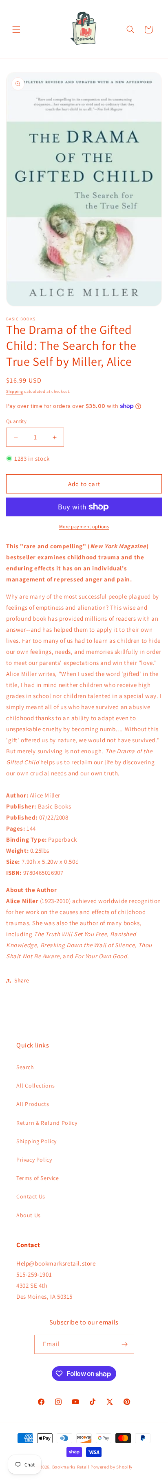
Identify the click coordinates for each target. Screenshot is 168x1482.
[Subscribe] (125, 1344)
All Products (32, 1104)
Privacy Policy (34, 1159)
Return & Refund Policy (46, 1122)
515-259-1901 (34, 1274)
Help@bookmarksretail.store (56, 1263)
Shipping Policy (36, 1141)
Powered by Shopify (112, 1467)
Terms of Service (37, 1178)
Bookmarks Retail (71, 1467)
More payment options (84, 526)
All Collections (35, 1085)
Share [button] (21, 980)
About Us (28, 1215)
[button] (16, 29)
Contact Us (30, 1196)
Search (25, 1067)
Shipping (14, 391)
